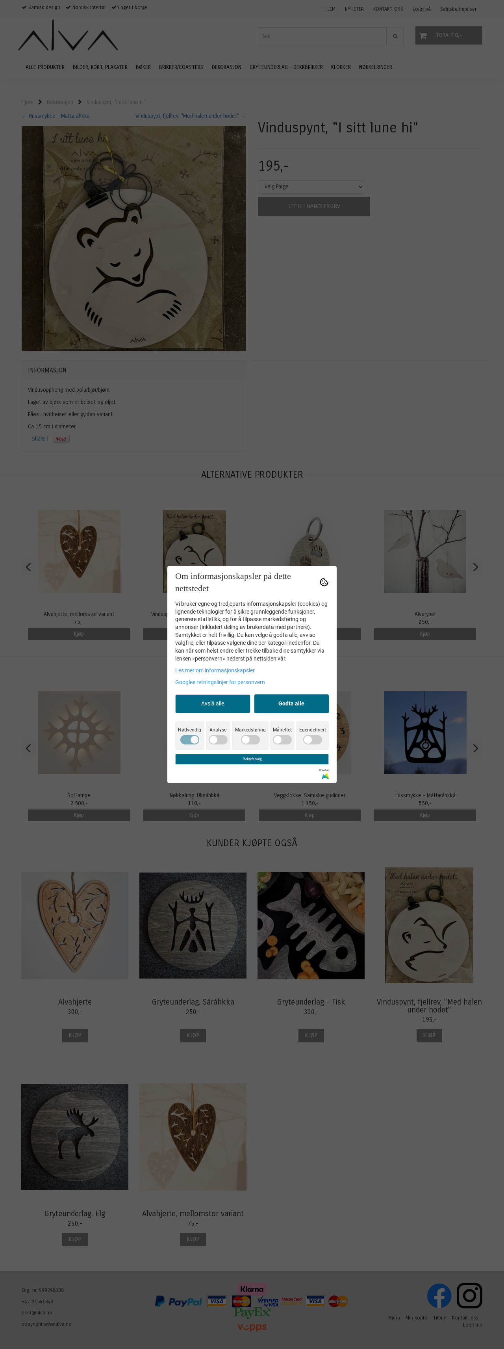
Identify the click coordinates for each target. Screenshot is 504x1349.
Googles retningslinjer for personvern (220, 682)
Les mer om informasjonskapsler (215, 670)
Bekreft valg (252, 759)
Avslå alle (212, 703)
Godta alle (291, 703)
